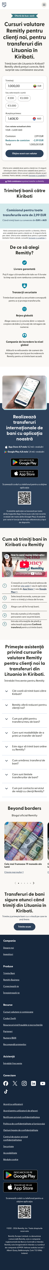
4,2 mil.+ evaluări (26, 447)
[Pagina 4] (27, 883)
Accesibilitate (10, 1153)
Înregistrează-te (11, 993)
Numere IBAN (9, 1038)
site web (26, 586)
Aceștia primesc (13, 113)
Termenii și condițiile (38, 175)
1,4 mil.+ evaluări (26, 452)
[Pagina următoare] (33, 883)
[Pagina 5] (30, 883)
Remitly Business (11, 980)
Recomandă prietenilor (14, 1044)
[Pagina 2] (21, 883)
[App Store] (24, 473)
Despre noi (8, 948)
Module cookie (10, 1159)
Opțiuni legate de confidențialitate (20, 1130)
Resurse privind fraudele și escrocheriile (23, 1025)
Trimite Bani (9, 973)
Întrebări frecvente (12, 1063)
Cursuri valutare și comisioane (18, 1012)
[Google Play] (24, 462)
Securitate (8, 1146)
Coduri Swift (9, 1018)
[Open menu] (44, 4)
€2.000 (24, 98)
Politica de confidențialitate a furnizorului (24, 1124)
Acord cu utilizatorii (13, 1104)
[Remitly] (4, 5)
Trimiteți (9, 81)
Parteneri (8, 1031)
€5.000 (12, 106)
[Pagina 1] (18, 883)
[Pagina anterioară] (15, 883)
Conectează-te (11, 986)
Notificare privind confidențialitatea (21, 1117)
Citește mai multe (14, 872)
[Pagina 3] (24, 883)
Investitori (8, 954)
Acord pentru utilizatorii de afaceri (20, 1111)
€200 (11, 98)
